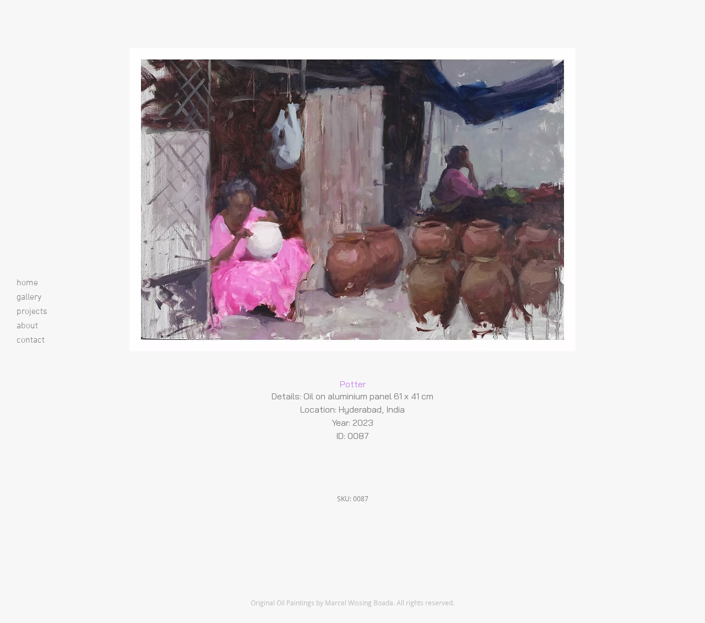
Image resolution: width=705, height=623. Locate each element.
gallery (29, 297)
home (27, 283)
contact (31, 340)
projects (32, 311)
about (27, 326)
